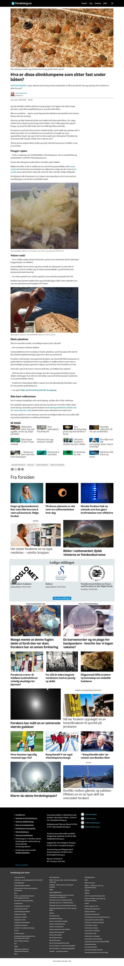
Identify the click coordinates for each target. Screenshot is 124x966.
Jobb (105, 3)
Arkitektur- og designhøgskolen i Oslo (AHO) (28, 880)
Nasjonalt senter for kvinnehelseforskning (62, 905)
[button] (14, 581)
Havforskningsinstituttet (22, 911)
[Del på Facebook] (12, 469)
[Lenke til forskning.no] (43, 2)
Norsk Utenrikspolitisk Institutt (59, 943)
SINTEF (87, 893)
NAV (15, 943)
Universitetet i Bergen (91, 928)
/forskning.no (90, 818)
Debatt (84, 3)
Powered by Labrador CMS (62, 961)
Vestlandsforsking (90, 944)
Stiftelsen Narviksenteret (92, 909)
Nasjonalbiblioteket (55, 892)
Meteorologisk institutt (21, 941)
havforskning (42, 465)
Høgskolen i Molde (20, 914)
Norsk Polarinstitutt (55, 935)
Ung (91, 3)
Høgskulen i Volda (19, 920)
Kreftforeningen (19, 933)
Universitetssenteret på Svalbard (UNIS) (97, 941)
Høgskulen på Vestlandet (22, 922)
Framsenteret (18, 903)
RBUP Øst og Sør (90, 883)
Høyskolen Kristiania (20, 925)
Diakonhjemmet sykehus (22, 885)
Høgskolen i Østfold (20, 917)
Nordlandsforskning (55, 918)
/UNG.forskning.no (92, 823)
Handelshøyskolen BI (21, 909)
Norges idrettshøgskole (56, 932)
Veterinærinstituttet (91, 947)
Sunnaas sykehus (90, 911)
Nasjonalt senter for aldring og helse (60, 900)
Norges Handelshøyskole (57, 924)
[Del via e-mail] (22, 469)
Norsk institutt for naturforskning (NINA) (62, 946)
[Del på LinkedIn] (19, 469)
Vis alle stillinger (62, 598)
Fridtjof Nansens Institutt (22, 906)
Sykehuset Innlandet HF (92, 914)
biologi (31, 465)
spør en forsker (57, 465)
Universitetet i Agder (91, 925)
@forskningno (91, 814)
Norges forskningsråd (56, 926)
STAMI (87, 903)
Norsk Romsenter (54, 940)
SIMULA (87, 890)
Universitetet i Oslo (90, 933)
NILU (15, 954)
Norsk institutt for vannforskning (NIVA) (62, 948)
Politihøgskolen (90, 877)
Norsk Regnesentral (55, 937)
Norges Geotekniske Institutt (58, 921)
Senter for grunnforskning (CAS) (95, 896)
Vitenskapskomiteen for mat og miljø (96, 952)
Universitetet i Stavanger (92, 936)
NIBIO (16, 946)
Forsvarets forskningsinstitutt (23, 900)
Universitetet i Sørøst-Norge (93, 939)
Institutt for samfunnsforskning (24, 928)
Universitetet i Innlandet (92, 930)
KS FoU (16, 930)
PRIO (86, 880)
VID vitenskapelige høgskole (94, 949)
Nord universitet (54, 916)
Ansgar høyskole (19, 877)
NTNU (51, 889)
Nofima (51, 913)
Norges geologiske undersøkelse (59, 929)
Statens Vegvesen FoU (91, 906)
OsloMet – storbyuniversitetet (58, 951)
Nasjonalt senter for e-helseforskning (61, 902)
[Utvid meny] (112, 3)
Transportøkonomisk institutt (94, 920)
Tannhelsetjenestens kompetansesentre (97, 917)
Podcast (98, 3)
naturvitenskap (18, 465)
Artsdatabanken (19, 883)
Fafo (15, 893)
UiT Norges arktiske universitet (94, 922)
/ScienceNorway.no (92, 827)
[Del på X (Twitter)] (15, 469)
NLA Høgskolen (54, 877)
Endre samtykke (21, 865)
